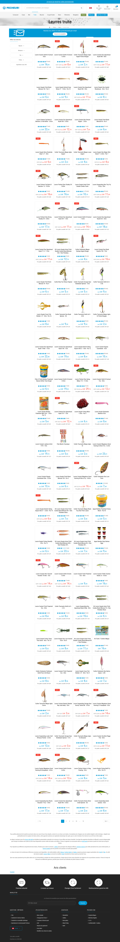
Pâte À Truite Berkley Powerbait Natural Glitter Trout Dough (44, 380)
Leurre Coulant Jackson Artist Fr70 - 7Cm (43, 445)
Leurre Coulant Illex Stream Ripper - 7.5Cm (82, 120)
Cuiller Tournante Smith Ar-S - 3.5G (101, 282)
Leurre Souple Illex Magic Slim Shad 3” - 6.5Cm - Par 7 (101, 153)
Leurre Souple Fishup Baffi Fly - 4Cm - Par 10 (102, 769)
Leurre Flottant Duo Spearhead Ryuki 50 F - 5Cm (63, 218)
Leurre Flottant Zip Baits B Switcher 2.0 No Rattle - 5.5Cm (44, 120)
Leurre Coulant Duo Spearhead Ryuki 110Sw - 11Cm (44, 347)
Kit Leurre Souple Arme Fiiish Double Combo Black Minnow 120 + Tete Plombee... (63, 251)
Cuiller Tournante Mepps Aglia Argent (63, 153)
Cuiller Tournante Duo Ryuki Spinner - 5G (63, 315)
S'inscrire (82, 903)
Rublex (75, 852)
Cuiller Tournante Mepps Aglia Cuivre (44, 704)
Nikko (48, 854)
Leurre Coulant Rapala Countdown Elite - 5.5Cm (44, 477)
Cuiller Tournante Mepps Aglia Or (82, 445)
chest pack (84, 841)
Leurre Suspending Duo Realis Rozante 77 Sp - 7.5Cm (43, 802)
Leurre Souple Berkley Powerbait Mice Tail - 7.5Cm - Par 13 (44, 413)
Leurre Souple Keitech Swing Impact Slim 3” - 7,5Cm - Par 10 (44, 510)
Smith (100, 852)
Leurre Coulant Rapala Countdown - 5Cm (101, 347)
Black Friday (66, 923)
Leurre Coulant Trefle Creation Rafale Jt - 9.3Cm (101, 574)
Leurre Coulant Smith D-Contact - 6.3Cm (63, 55)
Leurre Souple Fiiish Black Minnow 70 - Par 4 (44, 282)
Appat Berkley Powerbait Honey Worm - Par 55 (102, 510)
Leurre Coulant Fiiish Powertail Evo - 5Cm (82, 574)
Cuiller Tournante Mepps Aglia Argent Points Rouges (82, 55)
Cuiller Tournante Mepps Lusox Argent (82, 153)
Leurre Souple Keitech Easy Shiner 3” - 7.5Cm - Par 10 (63, 88)
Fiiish (63, 854)
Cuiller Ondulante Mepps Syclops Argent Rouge (82, 250)
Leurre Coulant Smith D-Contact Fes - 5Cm (102, 380)
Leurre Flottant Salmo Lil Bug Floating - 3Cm (82, 769)
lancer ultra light (29, 839)
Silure (59, 15)
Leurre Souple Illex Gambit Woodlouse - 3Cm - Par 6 (101, 88)
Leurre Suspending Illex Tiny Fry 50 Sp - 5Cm (102, 185)
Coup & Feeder (51, 15)
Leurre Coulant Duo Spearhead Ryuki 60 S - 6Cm (101, 218)
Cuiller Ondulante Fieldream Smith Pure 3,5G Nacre (44, 672)
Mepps (62, 852)
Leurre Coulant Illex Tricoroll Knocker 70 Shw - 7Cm (44, 574)
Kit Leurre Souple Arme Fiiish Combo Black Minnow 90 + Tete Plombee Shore (63, 510)
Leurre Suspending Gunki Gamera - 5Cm (102, 802)
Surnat (45, 854)
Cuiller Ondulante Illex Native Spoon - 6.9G (101, 672)
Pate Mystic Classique (63, 444)
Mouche (42, 15)
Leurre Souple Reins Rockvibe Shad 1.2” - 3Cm (43, 153)
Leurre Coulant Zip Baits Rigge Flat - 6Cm (101, 737)
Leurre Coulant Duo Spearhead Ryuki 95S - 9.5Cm (63, 120)
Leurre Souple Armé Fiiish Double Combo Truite (82, 185)
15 (83, 821)
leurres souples (46, 848)
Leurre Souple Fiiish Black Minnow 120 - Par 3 (44, 88)
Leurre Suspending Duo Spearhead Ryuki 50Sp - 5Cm (82, 607)
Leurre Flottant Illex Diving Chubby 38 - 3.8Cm (43, 218)
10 (76, 821)
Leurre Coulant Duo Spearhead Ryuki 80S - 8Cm (101, 55)
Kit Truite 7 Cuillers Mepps (101, 639)
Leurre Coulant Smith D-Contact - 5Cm (44, 55)
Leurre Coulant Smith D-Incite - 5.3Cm (63, 574)
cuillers (56, 846)
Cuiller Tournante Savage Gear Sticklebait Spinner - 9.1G (63, 737)
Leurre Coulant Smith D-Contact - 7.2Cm (82, 218)
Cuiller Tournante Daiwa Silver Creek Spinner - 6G (82, 802)
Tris (21, 55)
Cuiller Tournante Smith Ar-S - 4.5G (82, 315)
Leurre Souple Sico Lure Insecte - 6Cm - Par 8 (63, 639)
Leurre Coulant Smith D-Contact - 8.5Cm (63, 380)
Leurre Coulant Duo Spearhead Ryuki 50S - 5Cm (82, 88)
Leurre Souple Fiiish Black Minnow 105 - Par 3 (63, 477)
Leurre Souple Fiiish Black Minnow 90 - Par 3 (101, 120)
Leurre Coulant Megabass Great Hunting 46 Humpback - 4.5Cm (44, 769)
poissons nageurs (81, 846)
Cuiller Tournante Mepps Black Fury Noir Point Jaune (82, 510)
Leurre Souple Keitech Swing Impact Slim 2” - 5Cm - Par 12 (82, 347)
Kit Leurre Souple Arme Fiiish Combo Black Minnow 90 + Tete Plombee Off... (82, 543)
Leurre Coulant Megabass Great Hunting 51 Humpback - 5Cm (102, 704)
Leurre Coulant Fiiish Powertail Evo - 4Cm (63, 672)
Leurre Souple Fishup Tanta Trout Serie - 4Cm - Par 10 (44, 639)
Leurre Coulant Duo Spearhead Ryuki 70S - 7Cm (63, 347)
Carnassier (15, 15)
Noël (64, 925)
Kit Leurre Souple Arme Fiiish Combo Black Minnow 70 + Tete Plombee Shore (102, 608)
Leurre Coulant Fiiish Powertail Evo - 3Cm (44, 607)
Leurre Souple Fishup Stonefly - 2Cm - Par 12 (44, 542)
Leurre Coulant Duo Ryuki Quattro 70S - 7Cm (102, 250)
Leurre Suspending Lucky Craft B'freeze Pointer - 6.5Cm (44, 737)
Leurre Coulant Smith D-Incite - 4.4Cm (63, 769)
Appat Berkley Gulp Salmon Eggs (101, 542)
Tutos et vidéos (103, 15)
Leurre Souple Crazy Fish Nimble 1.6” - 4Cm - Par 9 (82, 672)
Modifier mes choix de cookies (44, 931)
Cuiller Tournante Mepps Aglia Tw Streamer (82, 737)
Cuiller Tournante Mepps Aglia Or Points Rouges (101, 315)
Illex (104, 852)
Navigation (75, 15)
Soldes (64, 918)
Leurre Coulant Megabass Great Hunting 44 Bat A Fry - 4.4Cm (82, 477)
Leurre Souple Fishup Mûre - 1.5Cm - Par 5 (82, 412)
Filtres (20, 60)
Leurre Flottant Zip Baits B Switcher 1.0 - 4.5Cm (43, 185)
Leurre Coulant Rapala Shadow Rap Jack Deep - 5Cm (63, 704)
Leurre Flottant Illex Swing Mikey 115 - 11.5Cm (82, 380)
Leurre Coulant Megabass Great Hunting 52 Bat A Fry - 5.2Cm (102, 445)
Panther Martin (68, 852)
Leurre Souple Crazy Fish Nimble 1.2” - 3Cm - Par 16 (43, 315)
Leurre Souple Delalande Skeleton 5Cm (102, 412)
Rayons (21, 45)
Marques (91, 15)
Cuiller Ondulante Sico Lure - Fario (102, 477)
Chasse (83, 15)
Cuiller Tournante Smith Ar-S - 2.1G (63, 607)
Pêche (54, 27)
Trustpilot (12, 872)
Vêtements (67, 15)
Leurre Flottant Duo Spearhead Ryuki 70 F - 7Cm (63, 412)
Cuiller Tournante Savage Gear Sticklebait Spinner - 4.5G (82, 282)
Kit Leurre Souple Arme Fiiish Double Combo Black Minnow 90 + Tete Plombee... (82, 640)
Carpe (23, 15)
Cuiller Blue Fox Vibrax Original (63, 282)
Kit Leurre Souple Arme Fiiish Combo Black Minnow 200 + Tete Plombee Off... (63, 543)
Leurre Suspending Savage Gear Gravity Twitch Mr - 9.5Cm (82, 704)
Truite (35, 15)
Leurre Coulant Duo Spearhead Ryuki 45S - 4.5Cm (63, 802)
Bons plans (65, 920)
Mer (29, 15)
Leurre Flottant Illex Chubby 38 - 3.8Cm (63, 185)
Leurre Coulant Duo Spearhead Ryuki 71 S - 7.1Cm (44, 250)
